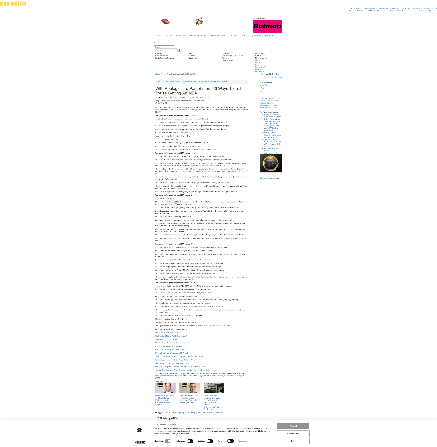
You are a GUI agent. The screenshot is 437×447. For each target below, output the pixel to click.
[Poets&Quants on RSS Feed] (271, 74)
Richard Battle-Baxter (167, 100)
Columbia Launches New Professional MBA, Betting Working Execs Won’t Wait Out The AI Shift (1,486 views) (272, 119)
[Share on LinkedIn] (163, 103)
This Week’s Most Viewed (198, 36)
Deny (293, 441)
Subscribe (272, 77)
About (157, 74)
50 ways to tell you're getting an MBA (177, 412)
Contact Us (192, 74)
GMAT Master (269, 36)
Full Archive (259, 71)
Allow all (293, 426)
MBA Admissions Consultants (268, 104)
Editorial (184, 74)
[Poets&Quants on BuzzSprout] (262, 82)
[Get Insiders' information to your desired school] (271, 163)
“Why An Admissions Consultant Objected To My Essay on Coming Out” (181, 356)
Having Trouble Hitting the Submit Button (170, 349)
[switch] (190, 441)
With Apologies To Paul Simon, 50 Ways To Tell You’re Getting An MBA (201, 81)
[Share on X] (159, 103)
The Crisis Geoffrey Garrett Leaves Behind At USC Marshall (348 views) (272, 142)
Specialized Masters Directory (270, 99)
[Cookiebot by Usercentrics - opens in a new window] (139, 442)
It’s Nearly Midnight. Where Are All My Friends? (172, 353)
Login (280, 77)
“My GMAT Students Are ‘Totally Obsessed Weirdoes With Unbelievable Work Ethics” (185, 370)
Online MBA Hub (266, 98)
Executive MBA (260, 67)
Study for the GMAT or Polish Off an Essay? (171, 336)
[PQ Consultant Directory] (271, 178)
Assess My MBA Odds (268, 107)
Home (159, 36)
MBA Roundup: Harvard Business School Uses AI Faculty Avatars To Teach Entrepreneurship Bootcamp (212, 402)
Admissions (215, 36)
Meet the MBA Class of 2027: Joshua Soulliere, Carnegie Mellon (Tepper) (188, 399)
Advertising (176, 74)
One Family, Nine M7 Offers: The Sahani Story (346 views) (271, 150)
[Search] (179, 50)
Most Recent (180, 36)
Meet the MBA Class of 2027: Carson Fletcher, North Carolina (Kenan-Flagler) (164, 400)
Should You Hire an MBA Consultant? (168, 332)
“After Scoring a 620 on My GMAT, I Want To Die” (173, 363)
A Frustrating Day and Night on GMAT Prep (171, 346)
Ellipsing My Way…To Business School (216, 326)
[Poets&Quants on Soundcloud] (281, 74)
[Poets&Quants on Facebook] (272, 74)
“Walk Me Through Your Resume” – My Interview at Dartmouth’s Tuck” (180, 366)
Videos (224, 36)
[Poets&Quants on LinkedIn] (278, 74)
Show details (243, 441)
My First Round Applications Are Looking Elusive (172, 343)
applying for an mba (198, 412)
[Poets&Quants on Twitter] (269, 74)
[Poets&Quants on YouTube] (276, 74)
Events (243, 36)
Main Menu (169, 36)
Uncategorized (168, 81)
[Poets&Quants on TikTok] (271, 82)
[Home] (195, 23)
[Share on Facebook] (161, 103)
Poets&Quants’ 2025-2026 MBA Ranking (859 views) (272, 128)
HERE (157, 378)
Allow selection (293, 433)
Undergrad (259, 69)
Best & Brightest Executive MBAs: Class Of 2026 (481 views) (272, 134)
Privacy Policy (166, 74)
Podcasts (234, 36)
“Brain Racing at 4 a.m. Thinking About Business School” (175, 360)
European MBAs (255, 36)
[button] (156, 103)
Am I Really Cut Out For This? (166, 339)
